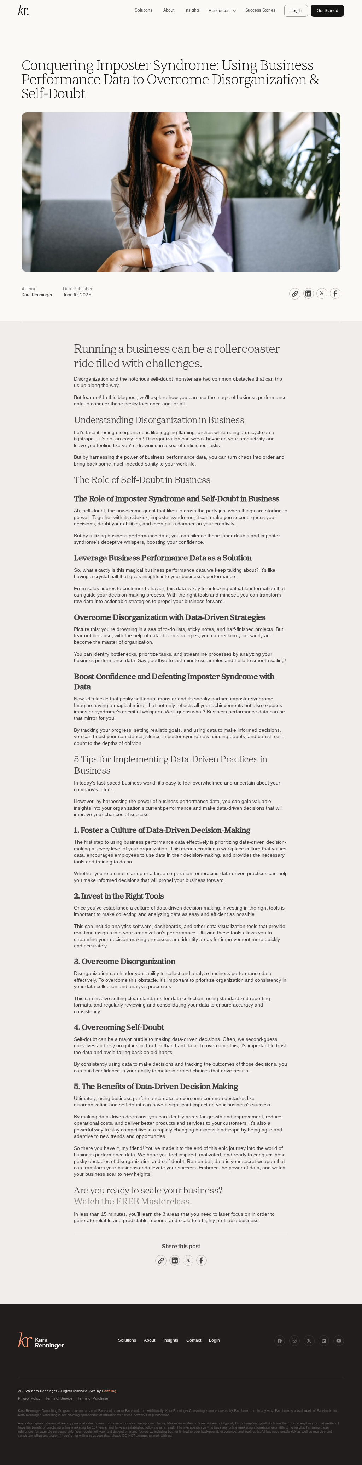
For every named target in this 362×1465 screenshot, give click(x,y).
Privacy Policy (29, 1398)
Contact (193, 1340)
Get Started (327, 10)
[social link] (279, 1340)
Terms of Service (59, 1398)
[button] (222, 10)
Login (214, 1340)
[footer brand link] (41, 1340)
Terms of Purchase (93, 1398)
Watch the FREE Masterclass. (133, 1202)
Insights (170, 1340)
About (149, 1340)
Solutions (127, 1340)
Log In (296, 10)
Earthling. (109, 1391)
